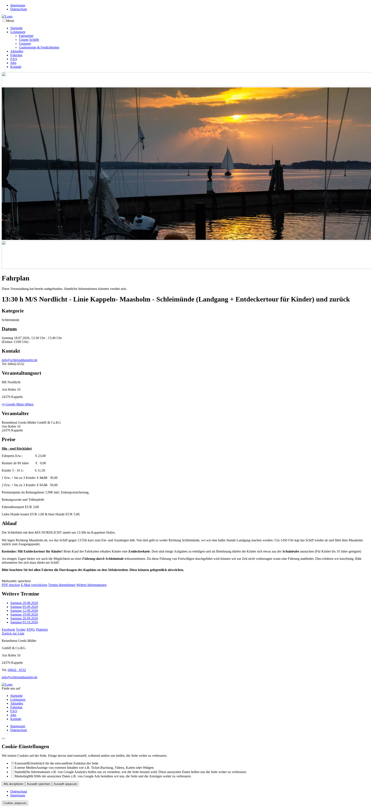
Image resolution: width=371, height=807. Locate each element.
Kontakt (15, 67)
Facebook (8, 629)
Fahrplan (16, 55)
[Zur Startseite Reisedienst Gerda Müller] (7, 16)
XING (30, 629)
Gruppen (25, 43)
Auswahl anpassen (65, 784)
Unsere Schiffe (29, 39)
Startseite (16, 28)
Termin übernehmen (61, 585)
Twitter (21, 629)
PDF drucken (11, 585)
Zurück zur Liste (13, 633)
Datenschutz (18, 9)
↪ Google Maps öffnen (17, 404)
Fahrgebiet (26, 36)
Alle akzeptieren (13, 784)
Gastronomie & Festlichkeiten (39, 47)
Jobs (13, 63)
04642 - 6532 (17, 670)
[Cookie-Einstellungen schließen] (3, 738)
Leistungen (17, 32)
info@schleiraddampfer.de (19, 360)
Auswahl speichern (38, 784)
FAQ (13, 59)
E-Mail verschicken (34, 585)
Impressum (17, 5)
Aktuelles (16, 51)
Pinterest (42, 629)
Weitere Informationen (91, 585)
